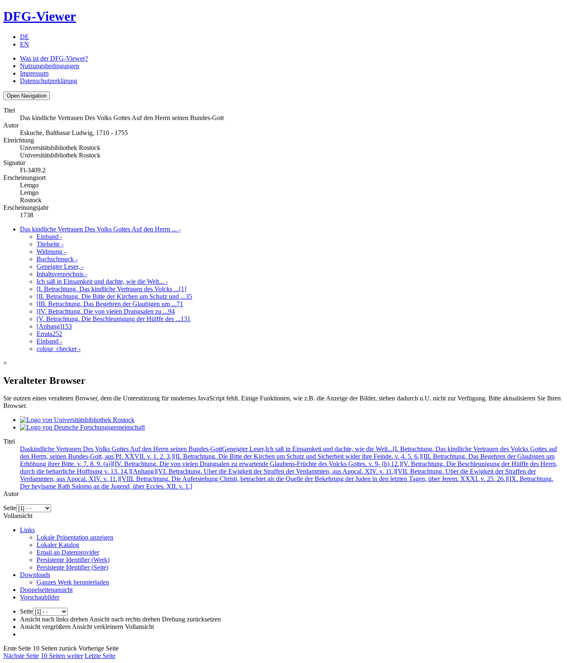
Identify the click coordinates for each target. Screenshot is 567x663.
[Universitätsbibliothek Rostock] (77, 419)
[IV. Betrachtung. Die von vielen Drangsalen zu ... (106, 311)
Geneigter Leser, (60, 266)
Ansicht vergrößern (45, 626)
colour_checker (59, 348)
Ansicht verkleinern (97, 626)
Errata (49, 333)
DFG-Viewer (39, 16)
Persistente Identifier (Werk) (73, 559)
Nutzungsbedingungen (49, 65)
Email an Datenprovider (68, 552)
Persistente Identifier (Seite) (72, 567)
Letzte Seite (100, 655)
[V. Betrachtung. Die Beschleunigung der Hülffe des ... (114, 318)
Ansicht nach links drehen (54, 619)
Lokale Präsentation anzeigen (75, 537)
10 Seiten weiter (62, 655)
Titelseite (50, 244)
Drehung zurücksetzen (191, 619)
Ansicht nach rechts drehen (124, 619)
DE (24, 36)
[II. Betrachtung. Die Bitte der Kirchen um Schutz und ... (114, 296)
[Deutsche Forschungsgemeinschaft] (82, 427)
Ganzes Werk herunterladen (73, 582)
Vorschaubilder (39, 597)
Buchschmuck (57, 259)
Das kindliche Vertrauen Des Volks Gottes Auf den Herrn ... (100, 229)
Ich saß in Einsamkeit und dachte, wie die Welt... (102, 281)
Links (27, 529)
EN (24, 44)
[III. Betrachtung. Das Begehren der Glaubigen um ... (110, 303)
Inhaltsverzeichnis (62, 273)
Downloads (35, 574)
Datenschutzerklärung (48, 80)
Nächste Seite (21, 655)
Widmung (51, 251)
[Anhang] (54, 326)
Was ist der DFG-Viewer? (54, 58)
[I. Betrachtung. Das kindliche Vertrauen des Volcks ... (111, 288)
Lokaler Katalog (58, 544)
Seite (9, 507)
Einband (49, 236)
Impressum (34, 73)
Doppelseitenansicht (46, 589)
